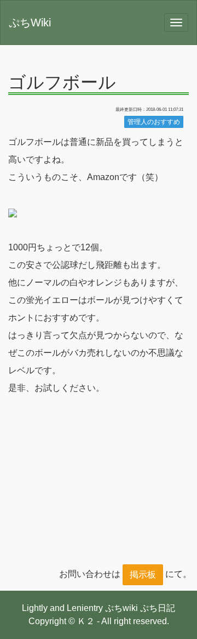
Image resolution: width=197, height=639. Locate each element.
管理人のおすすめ (154, 122)
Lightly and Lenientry (62, 608)
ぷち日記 (157, 608)
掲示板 (143, 574)
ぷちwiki (121, 608)
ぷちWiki (30, 22)
